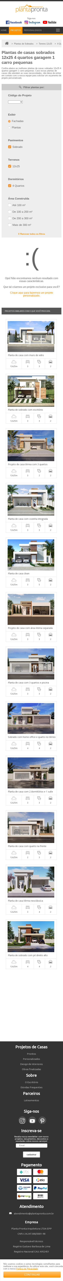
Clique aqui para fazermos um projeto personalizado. (31, 294)
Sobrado (17, 146)
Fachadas (17, 121)
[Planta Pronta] (31, 11)
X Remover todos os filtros (31, 234)
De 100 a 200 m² (22, 211)
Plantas (16, 127)
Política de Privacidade (27, 1269)
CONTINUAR (32, 1274)
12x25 (16, 166)
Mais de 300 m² (21, 224)
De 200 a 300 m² (22, 218)
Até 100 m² (19, 205)
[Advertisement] (31, 1005)
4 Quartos (18, 185)
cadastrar (31, 1154)
